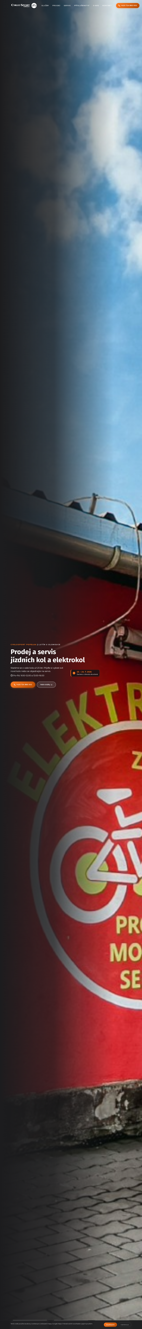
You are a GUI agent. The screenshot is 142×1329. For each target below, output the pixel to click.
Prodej (56, 6)
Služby (45, 6)
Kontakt (107, 6)
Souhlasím (110, 1325)
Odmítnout (125, 1325)
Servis (67, 6)
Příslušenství (81, 6)
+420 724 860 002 (129, 5)
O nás (96, 6)
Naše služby (45, 685)
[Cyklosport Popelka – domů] (24, 5)
